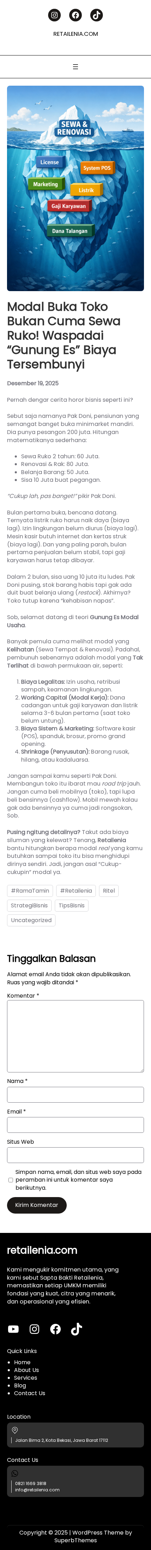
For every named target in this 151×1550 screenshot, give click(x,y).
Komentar (23, 996)
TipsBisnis (72, 905)
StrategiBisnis (29, 905)
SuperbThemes (75, 1540)
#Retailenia (76, 891)
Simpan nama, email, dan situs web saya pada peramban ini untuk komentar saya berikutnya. (78, 1180)
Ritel (109, 891)
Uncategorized (31, 920)
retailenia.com (75, 33)
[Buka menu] (75, 67)
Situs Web (20, 1142)
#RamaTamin (30, 891)
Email (16, 1112)
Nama (17, 1081)
